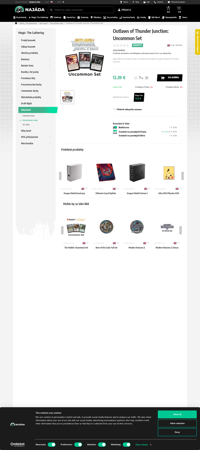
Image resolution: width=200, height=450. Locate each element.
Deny (177, 432)
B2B (148, 2)
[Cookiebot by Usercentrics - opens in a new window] (18, 445)
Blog (137, 2)
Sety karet (43, 23)
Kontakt (160, 2)
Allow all (177, 414)
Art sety (26, 125)
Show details (142, 444)
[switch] (78, 444)
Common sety (28, 116)
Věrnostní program (178, 2)
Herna (125, 2)
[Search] (51, 10)
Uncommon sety (56, 23)
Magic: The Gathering (28, 23)
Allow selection (177, 423)
